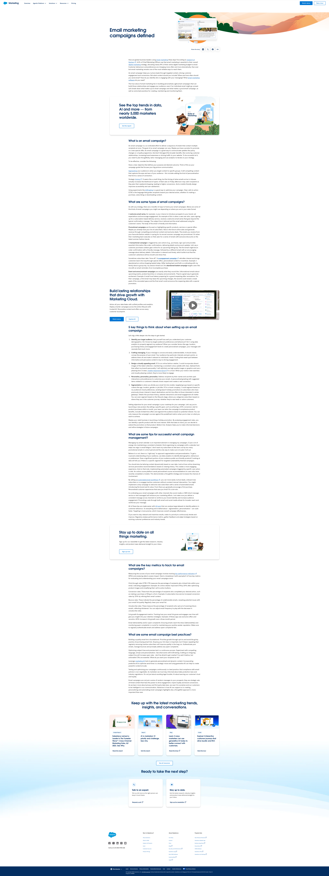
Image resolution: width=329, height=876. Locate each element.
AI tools (158, 506)
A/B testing (149, 190)
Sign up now (126, 552)
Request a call (136, 802)
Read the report (118, 751)
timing (137, 179)
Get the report (126, 126)
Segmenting (133, 171)
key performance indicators (185, 574)
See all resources (164, 763)
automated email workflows (148, 480)
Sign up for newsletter (177, 802)
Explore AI (132, 319)
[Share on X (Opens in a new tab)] (208, 49)
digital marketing (135, 65)
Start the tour (201, 751)
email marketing (162, 60)
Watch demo (117, 319)
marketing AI (140, 661)
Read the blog (173, 751)
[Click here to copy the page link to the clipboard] (217, 49)
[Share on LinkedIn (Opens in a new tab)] (203, 49)
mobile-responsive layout (157, 371)
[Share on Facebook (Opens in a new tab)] (212, 49)
